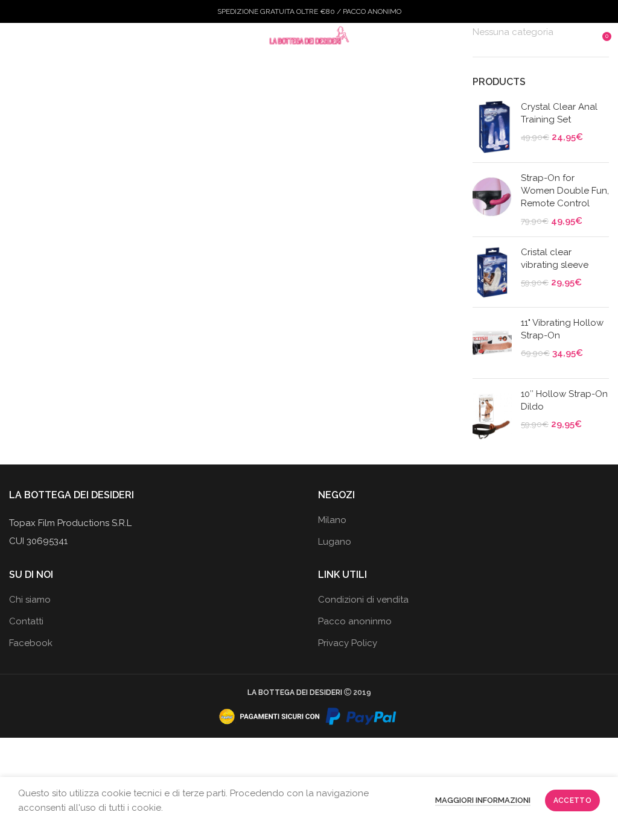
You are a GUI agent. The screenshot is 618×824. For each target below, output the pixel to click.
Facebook (31, 643)
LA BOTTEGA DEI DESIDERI (294, 692)
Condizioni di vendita (363, 599)
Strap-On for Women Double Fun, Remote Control (565, 191)
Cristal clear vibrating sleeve (554, 258)
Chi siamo (30, 599)
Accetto (572, 800)
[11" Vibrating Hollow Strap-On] (492, 343)
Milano (332, 520)
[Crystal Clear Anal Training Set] (492, 127)
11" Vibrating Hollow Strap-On (562, 329)
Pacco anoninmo (355, 621)
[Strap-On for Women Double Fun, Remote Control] (492, 199)
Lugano (334, 541)
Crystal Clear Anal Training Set (559, 113)
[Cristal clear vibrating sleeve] (492, 272)
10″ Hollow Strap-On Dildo (564, 400)
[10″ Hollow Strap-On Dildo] (492, 414)
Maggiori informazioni (482, 800)
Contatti (26, 621)
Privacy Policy (347, 643)
